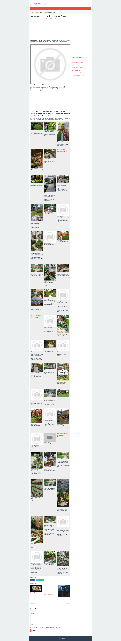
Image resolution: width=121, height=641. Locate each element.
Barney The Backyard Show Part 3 (78, 70)
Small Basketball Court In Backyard (78, 67)
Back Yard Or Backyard (48, 594)
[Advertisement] (50, 29)
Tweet (37, 580)
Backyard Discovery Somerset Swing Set (79, 57)
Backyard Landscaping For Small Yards (79, 72)
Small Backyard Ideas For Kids (64, 604)
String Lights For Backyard (63, 598)
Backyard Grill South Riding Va (77, 62)
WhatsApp (42, 580)
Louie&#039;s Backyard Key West (78, 75)
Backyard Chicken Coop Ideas (36, 604)
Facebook (33, 580)
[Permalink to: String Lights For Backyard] (64, 591)
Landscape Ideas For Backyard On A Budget (38, 116)
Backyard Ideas (35, 3)
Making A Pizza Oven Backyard (36, 592)
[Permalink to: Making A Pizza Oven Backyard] (36, 588)
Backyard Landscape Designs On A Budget (80, 59)
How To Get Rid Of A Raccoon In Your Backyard (80, 65)
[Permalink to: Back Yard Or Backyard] (50, 589)
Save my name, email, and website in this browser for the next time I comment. (46, 627)
